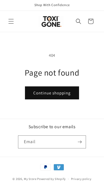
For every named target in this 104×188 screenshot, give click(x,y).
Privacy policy (81, 179)
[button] (11, 21)
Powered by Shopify (51, 179)
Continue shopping (52, 93)
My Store (30, 179)
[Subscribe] (79, 141)
